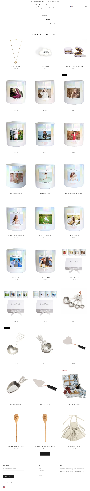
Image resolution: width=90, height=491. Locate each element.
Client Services (41, 470)
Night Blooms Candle (44, 151)
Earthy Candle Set (74, 277)
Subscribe (8, 476)
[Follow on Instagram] (7, 482)
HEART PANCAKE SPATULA (74, 362)
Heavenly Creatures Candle (73, 193)
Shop (40, 468)
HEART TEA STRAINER (45, 362)
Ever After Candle (16, 151)
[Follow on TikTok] (18, 482)
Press (40, 472)
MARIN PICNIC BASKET (74, 404)
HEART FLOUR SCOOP (16, 404)
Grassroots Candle (74, 108)
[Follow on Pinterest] (15, 482)
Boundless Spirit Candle (73, 151)
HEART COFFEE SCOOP (16, 362)
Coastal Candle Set (45, 319)
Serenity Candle (74, 235)
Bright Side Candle (45, 235)
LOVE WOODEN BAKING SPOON (16, 446)
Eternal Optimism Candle (16, 235)
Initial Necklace (16, 66)
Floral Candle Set (16, 319)
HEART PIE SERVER (45, 404)
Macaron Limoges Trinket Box (74, 66)
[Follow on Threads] (11, 482)
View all (45, 454)
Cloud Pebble (45, 66)
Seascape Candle (16, 277)
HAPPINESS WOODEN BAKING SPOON (45, 446)
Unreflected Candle (45, 193)
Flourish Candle (45, 277)
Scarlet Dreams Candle (16, 108)
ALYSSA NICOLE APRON (74, 446)
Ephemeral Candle (45, 108)
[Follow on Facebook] (4, 482)
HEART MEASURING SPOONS (73, 319)
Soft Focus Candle (16, 193)
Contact (40, 475)
